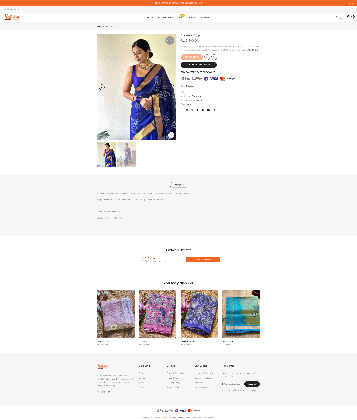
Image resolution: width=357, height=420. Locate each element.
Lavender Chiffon (188, 341)
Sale (181, 17)
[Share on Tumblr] (197, 110)
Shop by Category (165, 17)
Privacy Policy (172, 378)
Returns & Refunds (175, 387)
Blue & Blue (227, 341)
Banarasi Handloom (203, 378)
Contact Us (205, 17)
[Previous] (102, 87)
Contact (142, 387)
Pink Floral (143, 341)
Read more (253, 50)
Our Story (191, 17)
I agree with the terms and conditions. (242, 390)
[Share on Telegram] (203, 110)
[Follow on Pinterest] (109, 391)
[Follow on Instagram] (103, 391)
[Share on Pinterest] (192, 110)
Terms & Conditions (175, 373)
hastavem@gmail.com (15, 9)
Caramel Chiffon (104, 341)
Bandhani (199, 382)
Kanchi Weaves (197, 100)
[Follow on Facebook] (98, 391)
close (5, 3)
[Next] (171, 87)
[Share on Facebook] (182, 110)
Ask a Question (187, 86)
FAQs (141, 382)
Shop (141, 373)
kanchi (188, 104)
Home (150, 17)
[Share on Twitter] (187, 110)
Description (178, 184)
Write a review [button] (203, 259)
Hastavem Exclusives (204, 373)
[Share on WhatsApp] (213, 110)
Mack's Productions (206, 417)
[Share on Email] (208, 110)
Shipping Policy (173, 382)
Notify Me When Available (199, 64)
